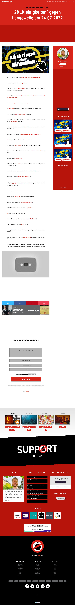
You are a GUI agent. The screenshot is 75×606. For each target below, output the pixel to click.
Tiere (55, 573)
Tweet (8, 303)
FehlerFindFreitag (20, 565)
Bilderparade (20, 564)
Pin (31, 303)
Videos (37, 574)
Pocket (43, 303)
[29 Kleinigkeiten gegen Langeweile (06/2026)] (63, 139)
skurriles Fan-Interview (31, 218)
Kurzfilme (20, 570)
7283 (39, 555)
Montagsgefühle (20, 566)
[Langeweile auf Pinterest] (47, 586)
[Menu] (70, 1)
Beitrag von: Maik (62, 61)
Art (37, 566)
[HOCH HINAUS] (37, 595)
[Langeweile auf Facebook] (27, 586)
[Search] (73, 1)
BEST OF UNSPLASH (29, 413)
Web (55, 574)
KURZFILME (63, 413)
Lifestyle (55, 561)
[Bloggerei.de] (37, 602)
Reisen (55, 568)
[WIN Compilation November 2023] (12, 423)
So (7, 213)
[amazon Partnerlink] (17, 515)
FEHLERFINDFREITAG (45, 413)
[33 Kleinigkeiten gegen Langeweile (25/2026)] (63, 124)
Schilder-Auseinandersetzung (38, 151)
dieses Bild (11, 108)
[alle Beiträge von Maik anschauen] (62, 53)
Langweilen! (61, 498)
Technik (54, 572)
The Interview (14, 121)
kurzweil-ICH (37, 572)
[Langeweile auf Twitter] (32, 586)
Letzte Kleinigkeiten (63, 116)
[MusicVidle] (33, 515)
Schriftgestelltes (37, 573)
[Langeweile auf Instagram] (37, 586)
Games (20, 572)
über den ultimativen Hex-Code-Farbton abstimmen (26, 191)
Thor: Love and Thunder (26, 202)
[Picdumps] (49, 515)
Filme (20, 569)
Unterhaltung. (50, 1)
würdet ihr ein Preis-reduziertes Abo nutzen (30, 77)
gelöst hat (29, 207)
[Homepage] (8, 1)
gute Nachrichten (27, 237)
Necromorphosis (10, 139)
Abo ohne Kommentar (32, 374)
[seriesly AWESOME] (25, 515)
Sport (55, 569)
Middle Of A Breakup (27, 127)
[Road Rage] (63, 422)
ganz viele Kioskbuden (20, 114)
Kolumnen (55, 565)
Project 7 (13, 230)
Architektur (37, 565)
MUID (22, 224)
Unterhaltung (20, 561)
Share (20, 303)
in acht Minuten (18, 158)
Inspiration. (58, 1)
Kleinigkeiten (20, 568)
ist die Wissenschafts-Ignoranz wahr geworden (22, 183)
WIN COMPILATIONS (12, 413)
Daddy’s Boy (17, 196)
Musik (55, 566)
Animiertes (37, 564)
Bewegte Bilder (37, 568)
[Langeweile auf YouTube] (42, 586)
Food (55, 564)
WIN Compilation (20, 574)
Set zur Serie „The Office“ (23, 176)
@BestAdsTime (18, 145)
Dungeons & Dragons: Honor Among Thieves (30, 134)
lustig (20, 573)
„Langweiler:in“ (57, 479)
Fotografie (37, 570)
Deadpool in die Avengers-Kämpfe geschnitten (22, 103)
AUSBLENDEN (27, 391)
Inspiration (37, 561)
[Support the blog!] (37, 450)
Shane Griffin (34, 171)
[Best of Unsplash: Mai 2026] (29, 423)
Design (37, 569)
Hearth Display (21, 88)
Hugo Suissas (24, 83)
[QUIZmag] (41, 515)
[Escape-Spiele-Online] (57, 515)
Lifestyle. (64, 1)
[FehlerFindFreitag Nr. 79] (46, 423)
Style (55, 570)
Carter (19, 163)
